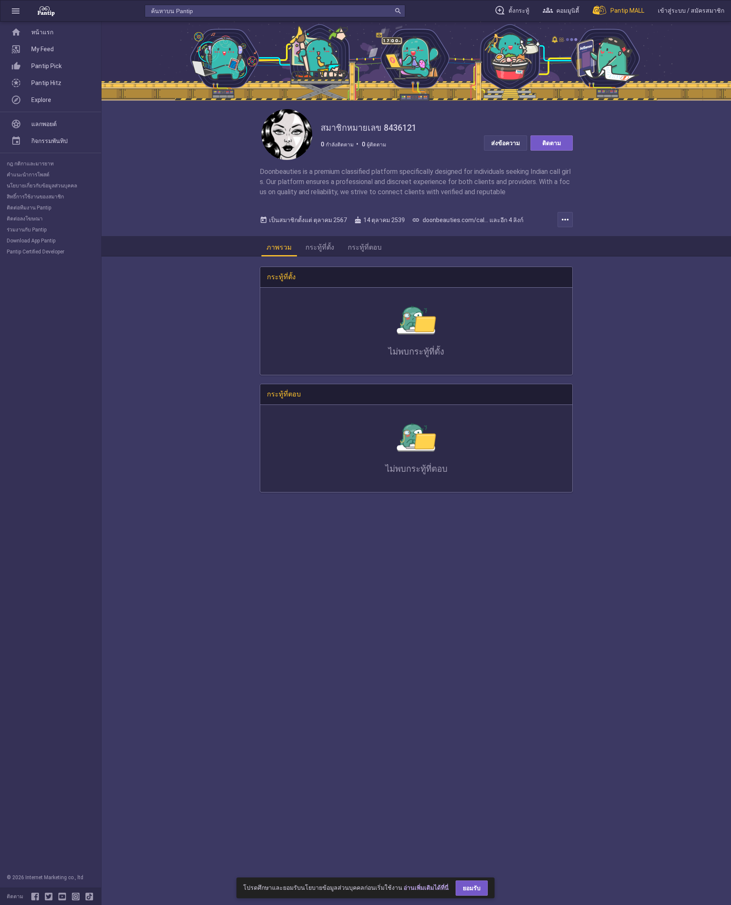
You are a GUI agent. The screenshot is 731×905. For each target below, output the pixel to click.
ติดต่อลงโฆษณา (25, 219)
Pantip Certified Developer (35, 252)
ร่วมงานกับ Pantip (27, 230)
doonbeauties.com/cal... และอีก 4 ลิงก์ (467, 220)
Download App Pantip (31, 241)
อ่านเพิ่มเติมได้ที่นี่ (426, 887)
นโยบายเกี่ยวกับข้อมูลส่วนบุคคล (42, 186)
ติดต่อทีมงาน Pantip (29, 208)
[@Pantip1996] (50, 896)
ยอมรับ (472, 888)
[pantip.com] (46, 10)
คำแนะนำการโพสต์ (28, 175)
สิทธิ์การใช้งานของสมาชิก (35, 197)
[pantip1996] (64, 896)
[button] (15, 10)
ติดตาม (551, 143)
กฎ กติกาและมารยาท (30, 164)
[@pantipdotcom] (77, 896)
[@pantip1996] (89, 896)
